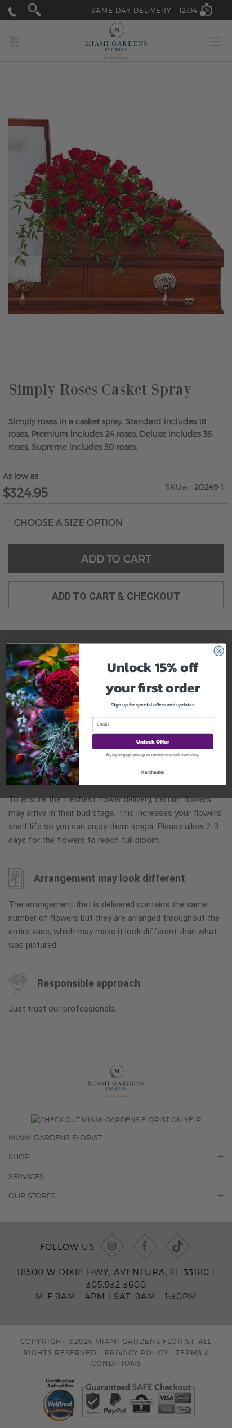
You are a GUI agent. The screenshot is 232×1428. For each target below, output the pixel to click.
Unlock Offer (152, 741)
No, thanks (152, 771)
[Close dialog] (218, 650)
